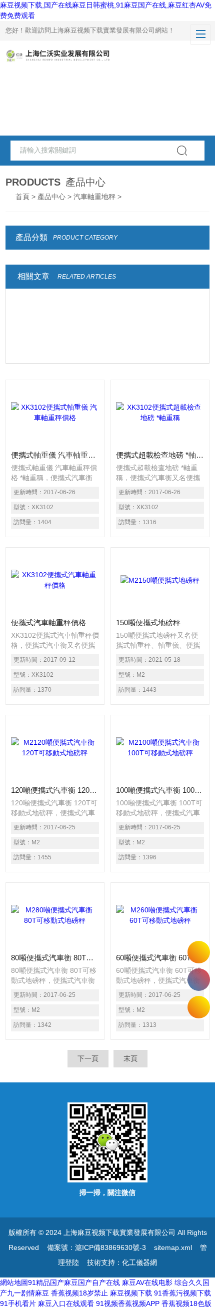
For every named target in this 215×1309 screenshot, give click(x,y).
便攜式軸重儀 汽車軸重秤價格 (55, 455)
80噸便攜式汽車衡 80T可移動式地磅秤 (55, 957)
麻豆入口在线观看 (66, 1303)
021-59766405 (199, 979)
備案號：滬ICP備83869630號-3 (96, 1247)
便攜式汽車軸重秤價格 (48, 622)
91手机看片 (18, 1303)
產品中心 (52, 197)
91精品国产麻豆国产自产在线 (74, 1282)
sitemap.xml (173, 1247)
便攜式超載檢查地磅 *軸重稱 (160, 455)
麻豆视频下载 (131, 1293)
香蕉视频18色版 (187, 1303)
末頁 (131, 1058)
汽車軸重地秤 (95, 197)
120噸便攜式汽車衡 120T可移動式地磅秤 (55, 790)
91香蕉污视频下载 (182, 1293)
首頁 (23, 197)
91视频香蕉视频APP (128, 1303)
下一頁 (88, 1058)
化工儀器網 (139, 1262)
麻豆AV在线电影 (147, 1282)
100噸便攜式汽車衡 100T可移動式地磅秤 (160, 790)
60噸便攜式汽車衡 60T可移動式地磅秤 (160, 957)
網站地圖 (14, 1282)
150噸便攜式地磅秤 (148, 622)
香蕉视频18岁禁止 (79, 1293)
